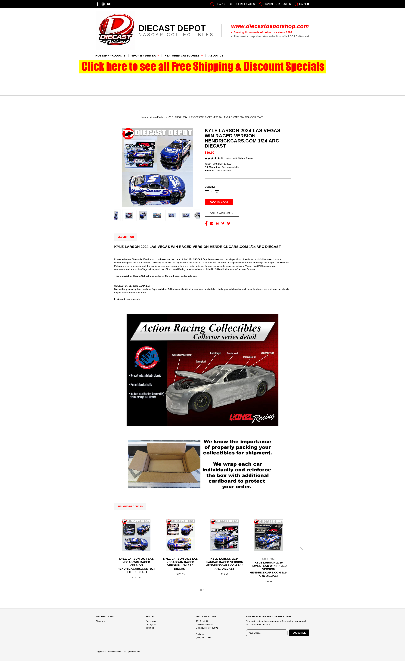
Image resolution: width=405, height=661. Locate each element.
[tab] (201, 590)
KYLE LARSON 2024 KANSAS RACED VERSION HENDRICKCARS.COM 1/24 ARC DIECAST (224, 563)
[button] (202, 66)
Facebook (151, 621)
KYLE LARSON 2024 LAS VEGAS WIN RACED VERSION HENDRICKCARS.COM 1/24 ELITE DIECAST (136, 565)
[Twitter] (222, 223)
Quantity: (210, 187)
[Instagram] (103, 4)
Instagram (151, 624)
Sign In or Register (277, 4)
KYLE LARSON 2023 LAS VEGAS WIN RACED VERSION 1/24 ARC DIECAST (180, 563)
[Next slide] (196, 215)
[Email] (211, 223)
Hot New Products (110, 55)
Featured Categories (182, 55)
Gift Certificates (242, 4)
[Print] (217, 223)
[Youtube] (108, 4)
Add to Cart (136, 535)
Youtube (150, 627)
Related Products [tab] (130, 506)
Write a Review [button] (245, 158)
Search (221, 4)
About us (216, 55)
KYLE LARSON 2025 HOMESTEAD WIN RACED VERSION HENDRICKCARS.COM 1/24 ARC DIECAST (268, 569)
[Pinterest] (228, 223)
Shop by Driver (143, 55)
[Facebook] (97, 4)
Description (126, 237)
